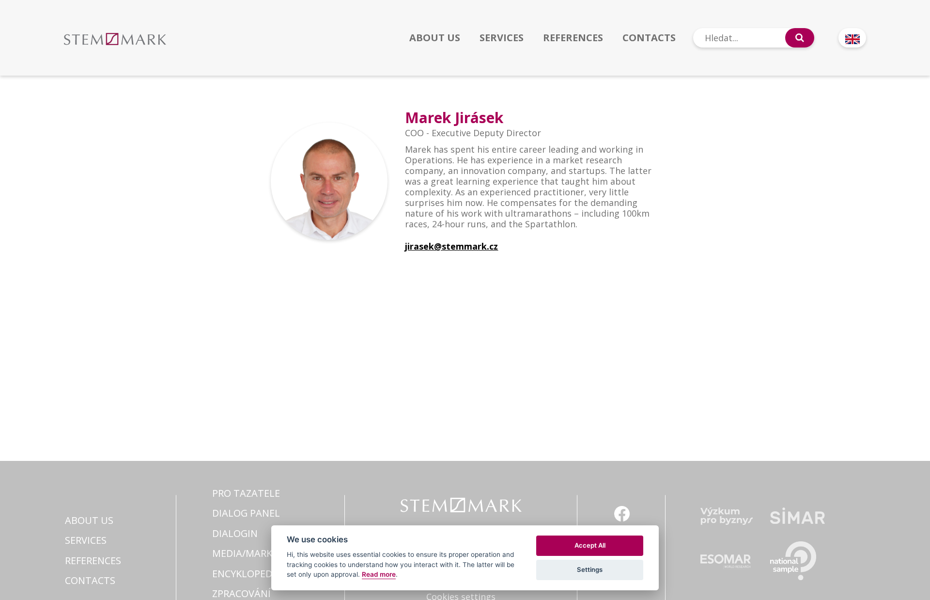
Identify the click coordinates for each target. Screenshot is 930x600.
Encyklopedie (246, 573)
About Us (434, 38)
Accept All (589, 545)
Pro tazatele (246, 493)
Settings (590, 569)
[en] (852, 37)
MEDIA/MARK (242, 553)
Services (502, 38)
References (573, 38)
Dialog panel (246, 513)
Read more (379, 574)
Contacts (649, 38)
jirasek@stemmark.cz (451, 246)
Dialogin (235, 533)
